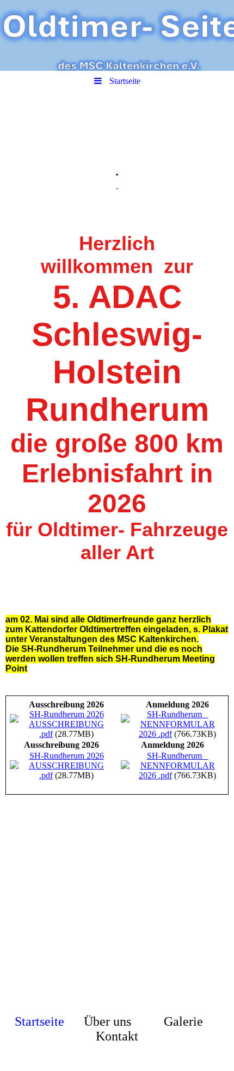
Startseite (39, 1021)
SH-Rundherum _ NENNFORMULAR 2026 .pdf (177, 724)
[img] (117, 35)
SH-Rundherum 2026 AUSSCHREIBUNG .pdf (66, 724)
